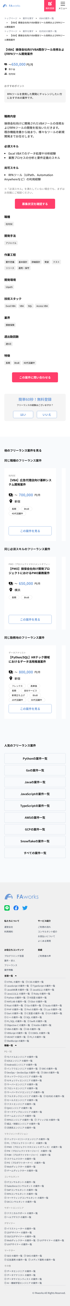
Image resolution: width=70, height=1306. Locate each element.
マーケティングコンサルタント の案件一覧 (27, 1197)
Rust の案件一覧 (15, 1005)
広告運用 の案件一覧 (17, 1259)
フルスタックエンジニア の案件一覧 (24, 1096)
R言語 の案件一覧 (38, 997)
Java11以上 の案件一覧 (18, 993)
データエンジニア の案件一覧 (21, 1271)
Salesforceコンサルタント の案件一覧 (25, 1185)
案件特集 (8, 969)
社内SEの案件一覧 (48, 31)
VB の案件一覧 (33, 1028)
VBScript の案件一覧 (17, 1032)
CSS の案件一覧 (36, 981)
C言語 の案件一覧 (35, 1013)
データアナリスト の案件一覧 (21, 1274)
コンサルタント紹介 (47, 931)
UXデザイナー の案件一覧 (19, 1244)
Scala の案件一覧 (53, 1005)
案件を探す (28, 18)
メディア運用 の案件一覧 (43, 1259)
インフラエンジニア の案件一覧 (22, 1068)
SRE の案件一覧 (49, 1068)
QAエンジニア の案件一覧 (19, 1107)
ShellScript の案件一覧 (18, 1040)
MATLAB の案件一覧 (16, 1001)
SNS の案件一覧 (34, 1255)
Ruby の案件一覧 (42, 993)
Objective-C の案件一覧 (18, 1025)
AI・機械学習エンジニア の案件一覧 (24, 1282)
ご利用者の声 (44, 955)
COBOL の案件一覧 (40, 1032)
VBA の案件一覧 (14, 1028)
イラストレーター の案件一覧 (21, 1228)
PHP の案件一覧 (15, 1009)
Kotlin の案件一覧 (42, 1025)
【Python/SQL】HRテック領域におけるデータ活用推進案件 (29, 659)
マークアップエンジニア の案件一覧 (24, 1111)
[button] (35, 976)
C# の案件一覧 (55, 1013)
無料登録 (50, 8)
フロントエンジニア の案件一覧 (22, 1088)
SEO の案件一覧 (14, 1255)
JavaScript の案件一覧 (18, 985)
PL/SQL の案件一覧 (16, 1021)
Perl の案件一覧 (34, 1009)
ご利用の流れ (44, 926)
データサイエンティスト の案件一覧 (24, 1278)
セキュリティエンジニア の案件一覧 (24, 1080)
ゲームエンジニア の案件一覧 (21, 1115)
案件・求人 (9, 960)
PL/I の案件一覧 (37, 1036)
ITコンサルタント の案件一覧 (21, 1181)
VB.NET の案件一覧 (16, 1036)
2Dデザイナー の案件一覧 (19, 1232)
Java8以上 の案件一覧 (43, 989)
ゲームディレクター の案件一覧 (22, 1170)
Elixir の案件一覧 (39, 1001)
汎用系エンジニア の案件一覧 (21, 1127)
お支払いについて (46, 936)
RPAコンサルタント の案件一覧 (22, 1193)
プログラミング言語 (14, 955)
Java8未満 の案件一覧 (18, 989)
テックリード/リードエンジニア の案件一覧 (28, 1139)
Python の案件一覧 (16, 997)
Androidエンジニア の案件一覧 (22, 1064)
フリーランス (10, 965)
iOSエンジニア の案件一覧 (19, 1060)
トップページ (10, 18)
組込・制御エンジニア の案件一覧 (23, 1123)
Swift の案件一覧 (38, 1021)
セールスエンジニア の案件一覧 (22, 1100)
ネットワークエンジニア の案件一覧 (24, 1076)
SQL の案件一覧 (34, 1017)
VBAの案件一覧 (46, 18)
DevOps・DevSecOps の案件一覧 (23, 1072)
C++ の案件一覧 (14, 1017)
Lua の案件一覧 (54, 1009)
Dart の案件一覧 (15, 1013)
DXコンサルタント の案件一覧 (21, 1201)
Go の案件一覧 (34, 1005)
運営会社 (8, 926)
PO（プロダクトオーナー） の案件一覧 (26, 1162)
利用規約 (8, 931)
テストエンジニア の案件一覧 (21, 1103)
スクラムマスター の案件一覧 (21, 1158)
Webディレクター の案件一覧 (21, 1166)
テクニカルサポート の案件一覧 (22, 1213)
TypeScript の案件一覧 (44, 985)
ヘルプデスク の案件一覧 (19, 1217)
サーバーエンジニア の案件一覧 (22, 1084)
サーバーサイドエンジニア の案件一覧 (25, 1092)
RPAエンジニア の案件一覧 (20, 1119)
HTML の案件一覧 (15, 981)
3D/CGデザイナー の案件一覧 (21, 1236)
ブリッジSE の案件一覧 (48, 1119)
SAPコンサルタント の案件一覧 (22, 1189)
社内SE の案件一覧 (55, 1096)
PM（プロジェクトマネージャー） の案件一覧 (29, 1150)
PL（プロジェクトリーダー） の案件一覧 (27, 1142)
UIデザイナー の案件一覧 (52, 1240)
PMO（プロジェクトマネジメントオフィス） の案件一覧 (34, 1146)
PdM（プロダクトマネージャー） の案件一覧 (29, 1154)
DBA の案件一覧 (51, 1072)
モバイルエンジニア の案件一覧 (22, 1056)
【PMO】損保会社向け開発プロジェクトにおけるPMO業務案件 (29, 570)
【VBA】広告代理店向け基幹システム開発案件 (30, 482)
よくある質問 (44, 940)
